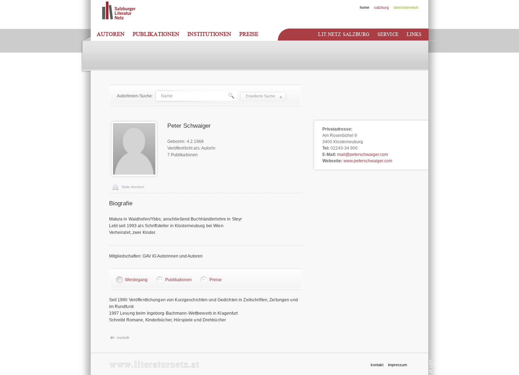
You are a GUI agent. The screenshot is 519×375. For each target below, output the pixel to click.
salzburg (381, 7)
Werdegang (136, 279)
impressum (397, 365)
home (364, 7)
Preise (248, 34)
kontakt (377, 365)
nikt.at (430, 366)
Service (388, 34)
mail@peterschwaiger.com (362, 154)
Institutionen (209, 34)
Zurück (119, 337)
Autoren (111, 34)
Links (414, 34)
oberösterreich (405, 7)
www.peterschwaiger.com (368, 160)
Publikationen (156, 34)
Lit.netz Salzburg (343, 34)
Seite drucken (132, 187)
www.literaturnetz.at (154, 364)
